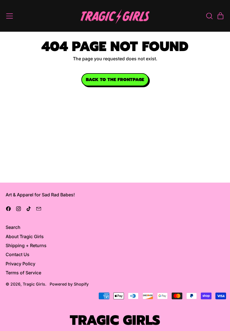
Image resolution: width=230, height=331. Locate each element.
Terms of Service (23, 272)
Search (13, 227)
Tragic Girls (34, 284)
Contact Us (17, 254)
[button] (209, 16)
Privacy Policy (20, 263)
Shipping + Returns (26, 245)
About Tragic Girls (25, 236)
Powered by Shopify (69, 284)
